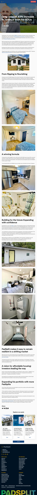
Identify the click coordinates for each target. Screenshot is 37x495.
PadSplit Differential (28, 427)
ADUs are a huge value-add (6, 52)
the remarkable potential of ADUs (8, 400)
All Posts (18, 441)
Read (7, 437)
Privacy (6, 485)
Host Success (5, 427)
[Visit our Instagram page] (5, 454)
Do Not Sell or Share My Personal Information (23, 485)
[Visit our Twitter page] (3, 454)
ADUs (13, 225)
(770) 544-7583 (5, 450)
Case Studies (4, 28)
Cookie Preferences (11, 485)
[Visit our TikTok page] (7, 454)
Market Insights (16, 427)
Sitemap (2, 485)
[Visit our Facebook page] (2, 454)
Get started (33, 1)
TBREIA (15, 35)
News (20, 427)
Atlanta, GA (4, 449)
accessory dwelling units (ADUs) (9, 38)
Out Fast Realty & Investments (19, 36)
